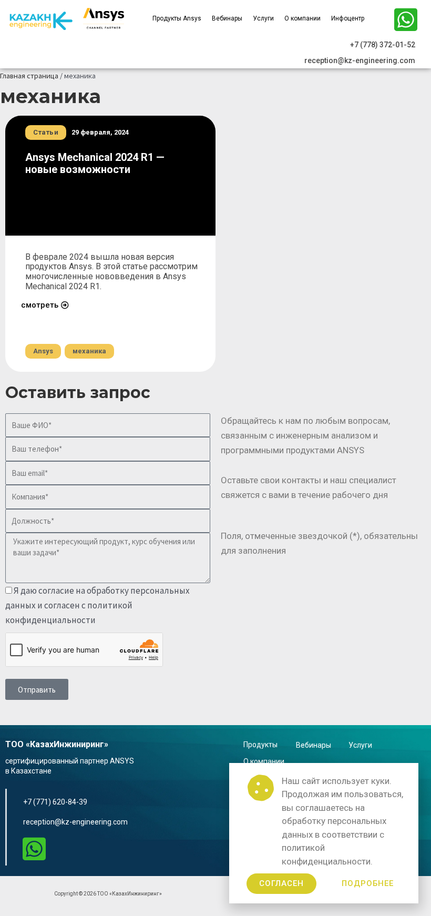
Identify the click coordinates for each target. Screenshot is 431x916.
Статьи (45, 132)
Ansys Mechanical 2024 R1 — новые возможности (95, 163)
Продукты (260, 744)
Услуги (263, 18)
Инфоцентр (347, 18)
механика (89, 351)
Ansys (43, 351)
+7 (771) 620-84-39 (55, 802)
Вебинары (227, 18)
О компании (302, 18)
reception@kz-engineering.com (75, 822)
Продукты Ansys (176, 18)
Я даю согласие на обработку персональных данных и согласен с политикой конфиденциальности (97, 605)
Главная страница (29, 75)
